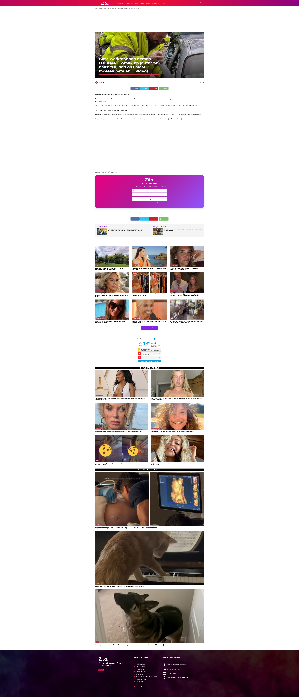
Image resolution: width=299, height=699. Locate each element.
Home (96, 8)
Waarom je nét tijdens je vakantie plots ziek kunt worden (149, 268)
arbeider (137, 213)
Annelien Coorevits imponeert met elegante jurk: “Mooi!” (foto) (149, 322)
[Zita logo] (105, 3)
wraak (161, 213)
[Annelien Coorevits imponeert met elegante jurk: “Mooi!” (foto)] (149, 310)
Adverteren (139, 674)
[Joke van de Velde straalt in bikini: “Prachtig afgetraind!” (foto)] (112, 310)
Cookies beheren (141, 671)
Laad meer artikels (149, 328)
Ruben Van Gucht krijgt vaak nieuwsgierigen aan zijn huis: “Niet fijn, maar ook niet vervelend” (186, 294)
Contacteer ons (141, 679)
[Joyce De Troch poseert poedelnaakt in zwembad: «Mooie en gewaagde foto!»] (121, 416)
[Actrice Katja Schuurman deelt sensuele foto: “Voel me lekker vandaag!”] (177, 416)
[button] (201, 3)
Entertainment (174, 265)
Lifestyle (136, 265)
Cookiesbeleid (140, 664)
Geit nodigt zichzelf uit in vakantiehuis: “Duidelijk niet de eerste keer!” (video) (186, 322)
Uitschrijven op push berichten (146, 676)
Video (105, 8)
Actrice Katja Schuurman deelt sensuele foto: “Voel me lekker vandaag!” (172, 431)
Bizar (152, 395)
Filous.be (139, 686)
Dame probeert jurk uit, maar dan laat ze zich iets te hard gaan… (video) (149, 294)
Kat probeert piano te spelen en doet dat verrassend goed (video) (119, 586)
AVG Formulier (140, 666)
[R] (96, 82)
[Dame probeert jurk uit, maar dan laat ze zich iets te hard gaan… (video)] (149, 282)
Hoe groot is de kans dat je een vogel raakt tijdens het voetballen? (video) (109, 268)
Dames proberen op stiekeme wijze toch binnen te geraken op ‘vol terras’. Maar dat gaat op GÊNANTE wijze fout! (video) (126, 229)
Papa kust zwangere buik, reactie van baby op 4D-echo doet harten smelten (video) (126, 528)
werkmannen (155, 213)
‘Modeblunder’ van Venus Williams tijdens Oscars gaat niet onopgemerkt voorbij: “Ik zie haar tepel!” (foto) (120, 399)
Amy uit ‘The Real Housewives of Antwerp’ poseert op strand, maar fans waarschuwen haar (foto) (111, 295)
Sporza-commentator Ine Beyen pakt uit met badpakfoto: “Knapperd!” (185, 268)
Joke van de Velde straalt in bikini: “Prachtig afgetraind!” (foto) (110, 322)
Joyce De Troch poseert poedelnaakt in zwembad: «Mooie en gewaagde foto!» (118, 431)
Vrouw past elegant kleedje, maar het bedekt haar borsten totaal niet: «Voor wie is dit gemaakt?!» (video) (176, 399)
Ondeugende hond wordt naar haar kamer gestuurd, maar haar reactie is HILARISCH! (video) (129, 645)
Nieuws (101, 8)
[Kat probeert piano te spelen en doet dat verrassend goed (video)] (149, 558)
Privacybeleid (140, 669)
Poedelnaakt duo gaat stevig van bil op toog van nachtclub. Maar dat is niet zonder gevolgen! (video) (120, 463)
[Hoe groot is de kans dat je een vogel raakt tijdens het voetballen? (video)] (112, 256)
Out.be (138, 684)
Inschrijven (149, 199)
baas (143, 213)
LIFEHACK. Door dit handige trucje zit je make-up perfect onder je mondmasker (183, 229)
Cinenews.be (140, 681)
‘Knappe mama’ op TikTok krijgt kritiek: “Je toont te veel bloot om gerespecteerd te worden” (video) (176, 463)
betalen (148, 213)
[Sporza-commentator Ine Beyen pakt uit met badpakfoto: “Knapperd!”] (187, 256)
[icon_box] (174, 664)
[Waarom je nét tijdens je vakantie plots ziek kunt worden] (149, 256)
